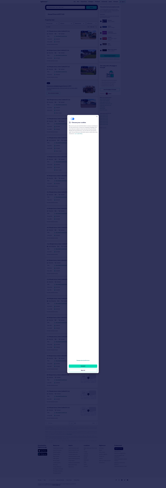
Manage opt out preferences (83, 360)
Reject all (83, 370)
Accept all (83, 366)
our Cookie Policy (78, 133)
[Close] (97, 116)
